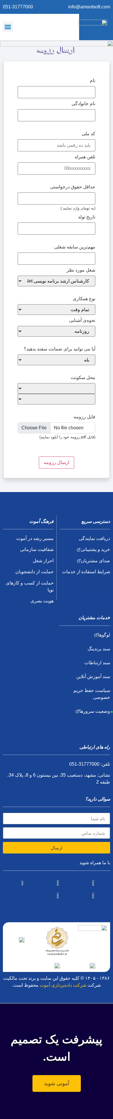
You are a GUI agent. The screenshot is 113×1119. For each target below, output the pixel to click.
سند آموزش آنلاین (93, 676)
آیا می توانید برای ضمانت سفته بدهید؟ (59, 348)
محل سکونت (83, 377)
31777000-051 (84, 764)
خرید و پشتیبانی (95, 549)
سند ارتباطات (97, 662)
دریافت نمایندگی (94, 538)
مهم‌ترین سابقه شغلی (74, 246)
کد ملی (88, 133)
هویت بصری (42, 600)
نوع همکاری (84, 298)
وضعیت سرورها (94, 711)
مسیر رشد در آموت (35, 538)
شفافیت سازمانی (37, 549)
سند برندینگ (99, 648)
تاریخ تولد (86, 216)
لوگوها (104, 634)
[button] (8, 27)
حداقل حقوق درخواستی (72, 186)
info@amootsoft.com (89, 6)
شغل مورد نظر (81, 270)
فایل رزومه (84, 416)
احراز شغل (43, 560)
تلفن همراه (85, 156)
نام (92, 80)
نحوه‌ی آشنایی (82, 320)
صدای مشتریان (95, 560)
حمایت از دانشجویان (34, 571)
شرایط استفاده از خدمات (86, 571)
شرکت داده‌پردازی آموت (63, 985)
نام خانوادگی (83, 103)
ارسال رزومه (56, 462)
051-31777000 (18, 6)
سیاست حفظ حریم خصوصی (91, 694)
